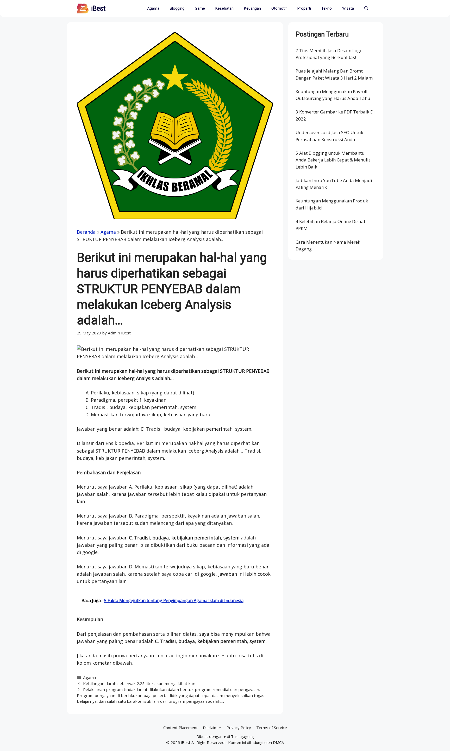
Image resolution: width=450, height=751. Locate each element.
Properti (304, 8)
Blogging (177, 8)
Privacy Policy (239, 727)
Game (200, 8)
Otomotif (279, 8)
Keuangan (252, 8)
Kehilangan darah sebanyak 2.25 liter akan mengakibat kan (139, 683)
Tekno (326, 8)
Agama (153, 8)
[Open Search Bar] (366, 8)
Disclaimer (212, 727)
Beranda (86, 232)
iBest (98, 8)
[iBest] (83, 8)
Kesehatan (224, 8)
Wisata (348, 8)
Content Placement (180, 727)
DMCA (278, 742)
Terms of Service (271, 727)
